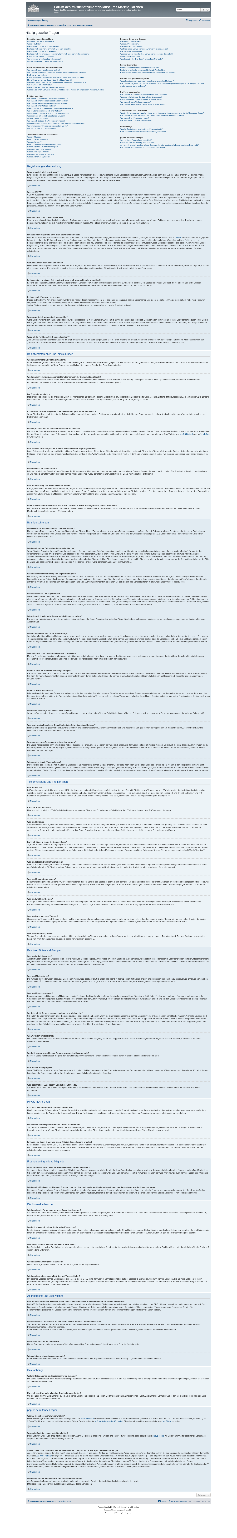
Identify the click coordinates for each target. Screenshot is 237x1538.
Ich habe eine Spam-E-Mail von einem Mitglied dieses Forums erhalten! (148, 72)
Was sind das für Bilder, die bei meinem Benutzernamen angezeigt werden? (56, 82)
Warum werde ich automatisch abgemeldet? (44, 59)
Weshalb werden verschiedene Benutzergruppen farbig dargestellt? (146, 54)
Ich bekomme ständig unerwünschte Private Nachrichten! (142, 70)
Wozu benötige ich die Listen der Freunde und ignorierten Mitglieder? (147, 81)
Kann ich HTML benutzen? (37, 139)
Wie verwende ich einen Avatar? (39, 85)
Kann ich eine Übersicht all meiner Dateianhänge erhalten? (143, 132)
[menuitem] (44, 20)
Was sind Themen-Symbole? (38, 157)
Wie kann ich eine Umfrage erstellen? (41, 106)
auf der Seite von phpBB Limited (109, 1421)
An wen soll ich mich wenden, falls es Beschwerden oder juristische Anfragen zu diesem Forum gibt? (159, 145)
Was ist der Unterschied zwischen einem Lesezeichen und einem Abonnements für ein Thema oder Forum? (162, 113)
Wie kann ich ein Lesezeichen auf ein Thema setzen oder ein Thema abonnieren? (152, 116)
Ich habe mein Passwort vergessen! (41, 56)
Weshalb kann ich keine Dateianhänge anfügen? (46, 116)
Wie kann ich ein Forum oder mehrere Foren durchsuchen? (143, 94)
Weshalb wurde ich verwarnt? (38, 118)
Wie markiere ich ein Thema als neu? (41, 128)
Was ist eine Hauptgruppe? (130, 56)
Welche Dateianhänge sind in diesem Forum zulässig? (141, 129)
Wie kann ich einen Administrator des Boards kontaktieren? (143, 148)
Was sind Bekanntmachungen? (39, 149)
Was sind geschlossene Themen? (40, 154)
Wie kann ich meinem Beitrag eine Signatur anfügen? (47, 103)
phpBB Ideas (158, 1436)
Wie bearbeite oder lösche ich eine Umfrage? (44, 111)
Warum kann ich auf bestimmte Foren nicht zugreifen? (48, 113)
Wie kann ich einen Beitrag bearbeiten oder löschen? (47, 101)
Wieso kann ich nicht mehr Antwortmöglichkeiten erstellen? (50, 108)
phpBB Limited (186, 434)
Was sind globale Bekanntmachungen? (42, 147)
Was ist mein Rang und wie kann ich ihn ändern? (46, 87)
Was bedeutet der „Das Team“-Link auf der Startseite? (141, 59)
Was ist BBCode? (34, 137)
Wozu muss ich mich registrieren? (40, 41)
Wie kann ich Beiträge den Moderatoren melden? (46, 121)
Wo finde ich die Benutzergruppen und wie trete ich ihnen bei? (144, 49)
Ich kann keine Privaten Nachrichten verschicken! (139, 67)
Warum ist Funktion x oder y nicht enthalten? (137, 143)
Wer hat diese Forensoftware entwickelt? (136, 140)
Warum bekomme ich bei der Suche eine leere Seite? (141, 99)
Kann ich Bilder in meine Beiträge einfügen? (44, 144)
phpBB (110, 1507)
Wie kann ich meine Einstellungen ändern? (43, 70)
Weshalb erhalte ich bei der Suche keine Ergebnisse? (141, 97)
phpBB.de (205, 434)
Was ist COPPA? (33, 44)
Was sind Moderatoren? (129, 44)
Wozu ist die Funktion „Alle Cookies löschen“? (45, 61)
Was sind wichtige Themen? (38, 152)
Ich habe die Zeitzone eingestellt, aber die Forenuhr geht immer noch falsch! (56, 77)
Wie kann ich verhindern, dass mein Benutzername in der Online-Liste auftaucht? (58, 72)
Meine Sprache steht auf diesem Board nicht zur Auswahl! (49, 80)
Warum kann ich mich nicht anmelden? (42, 51)
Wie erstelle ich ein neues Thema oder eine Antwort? (47, 98)
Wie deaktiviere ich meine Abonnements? (136, 120)
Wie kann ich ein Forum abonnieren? (134, 118)
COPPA (178, 237)
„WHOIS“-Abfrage (44, 1456)
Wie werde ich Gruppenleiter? (131, 51)
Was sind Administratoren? (130, 41)
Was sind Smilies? (34, 142)
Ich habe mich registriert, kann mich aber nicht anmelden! (49, 49)
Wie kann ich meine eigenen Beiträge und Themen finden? (142, 104)
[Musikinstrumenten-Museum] (40, 8)
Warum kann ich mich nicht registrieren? (43, 46)
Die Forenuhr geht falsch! (37, 75)
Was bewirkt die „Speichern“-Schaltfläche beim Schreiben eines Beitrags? (56, 123)
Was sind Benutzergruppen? (131, 46)
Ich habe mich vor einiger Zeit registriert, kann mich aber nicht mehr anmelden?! (58, 54)
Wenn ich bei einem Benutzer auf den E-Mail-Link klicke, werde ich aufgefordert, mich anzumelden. (65, 90)
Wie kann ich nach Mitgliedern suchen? (135, 102)
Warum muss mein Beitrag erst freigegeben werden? (47, 126)
